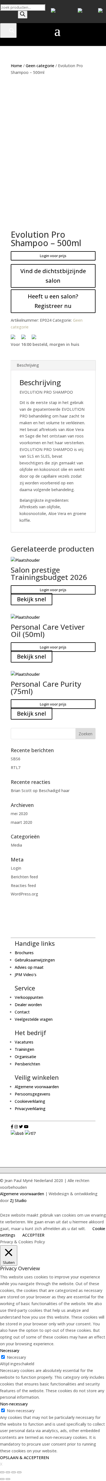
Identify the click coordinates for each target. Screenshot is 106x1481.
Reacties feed (23, 885)
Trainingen (24, 1049)
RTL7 (15, 767)
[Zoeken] (22, 15)
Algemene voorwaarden (37, 1086)
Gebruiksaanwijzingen (35, 960)
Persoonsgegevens (32, 1094)
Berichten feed (24, 876)
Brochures (24, 952)
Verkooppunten (29, 997)
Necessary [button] (9, 1350)
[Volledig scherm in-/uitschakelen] (13, 1472)
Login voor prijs (53, 255)
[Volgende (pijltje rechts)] (8, 1479)
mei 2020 (19, 813)
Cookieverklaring (30, 1101)
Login (16, 868)
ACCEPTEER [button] (33, 1235)
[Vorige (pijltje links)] (2, 1479)
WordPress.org (24, 894)
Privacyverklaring (30, 1108)
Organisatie (25, 1056)
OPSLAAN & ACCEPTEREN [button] (24, 1457)
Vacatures (24, 1042)
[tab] (53, 365)
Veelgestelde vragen (34, 1019)
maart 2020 (21, 822)
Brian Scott (21, 790)
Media (16, 845)
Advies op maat (29, 967)
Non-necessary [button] (14, 1404)
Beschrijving (28, 365)
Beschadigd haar (54, 790)
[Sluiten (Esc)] (2, 1472)
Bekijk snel (31, 599)
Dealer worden (28, 1004)
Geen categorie (40, 65)
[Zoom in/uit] (19, 1472)
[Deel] (8, 1472)
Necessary (16, 1357)
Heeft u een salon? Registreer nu (53, 301)
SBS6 (15, 758)
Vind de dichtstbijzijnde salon (53, 275)
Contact (22, 1012)
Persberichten (27, 1064)
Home (16, 65)
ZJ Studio (18, 1200)
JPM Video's (25, 974)
